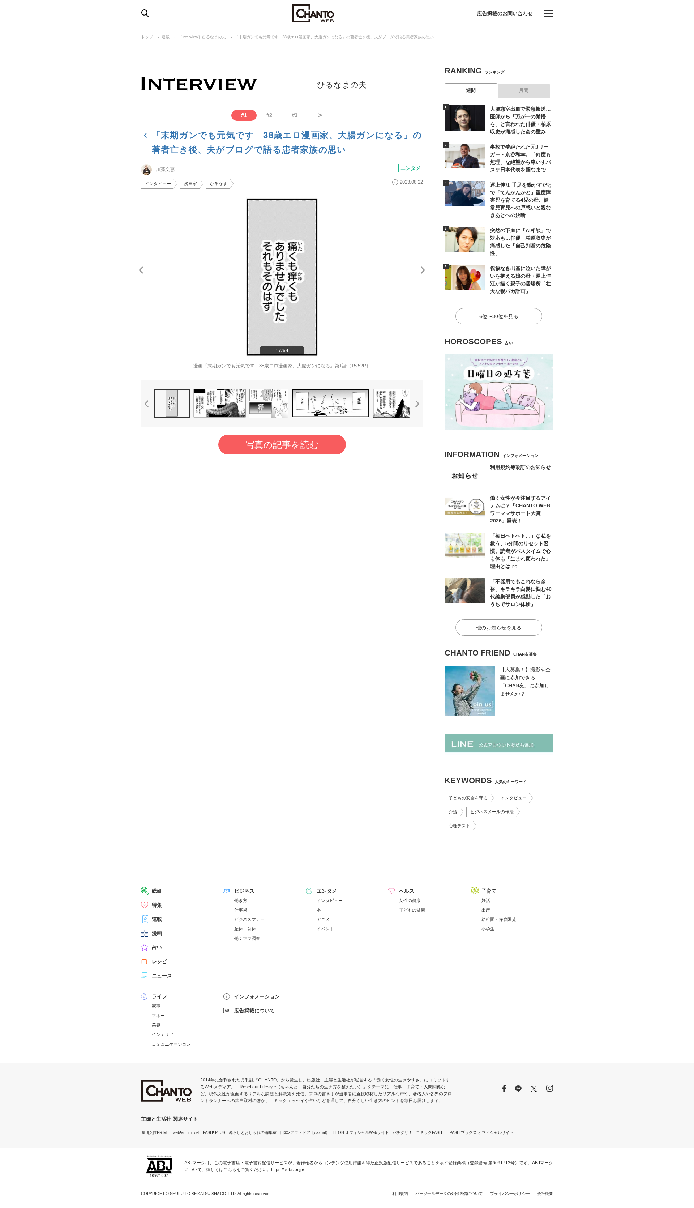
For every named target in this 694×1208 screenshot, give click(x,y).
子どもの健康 (412, 910)
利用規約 (400, 1193)
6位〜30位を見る (498, 316)
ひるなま (218, 183)
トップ (147, 37)
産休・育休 (245, 928)
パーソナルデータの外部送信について (449, 1193)
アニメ (323, 919)
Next (423, 270)
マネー (158, 1015)
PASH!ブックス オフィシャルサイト (482, 1132)
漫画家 (190, 183)
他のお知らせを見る (499, 628)
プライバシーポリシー (510, 1193)
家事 (156, 1006)
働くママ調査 (247, 938)
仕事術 (240, 910)
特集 (157, 905)
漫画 (157, 933)
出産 (485, 910)
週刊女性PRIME (155, 1132)
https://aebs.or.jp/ (287, 1169)
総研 (157, 891)
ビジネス (244, 891)
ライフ (159, 996)
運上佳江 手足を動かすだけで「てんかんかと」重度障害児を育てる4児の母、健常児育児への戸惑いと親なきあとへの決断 (521, 200)
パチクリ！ (402, 1132)
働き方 (240, 900)
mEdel (193, 1132)
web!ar (179, 1132)
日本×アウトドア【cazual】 (305, 1132)
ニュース (162, 975)
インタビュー (158, 183)
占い (157, 947)
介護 (453, 811)
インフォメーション (257, 996)
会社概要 (545, 1193)
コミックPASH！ (431, 1132)
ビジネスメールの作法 (492, 811)
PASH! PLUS (214, 1132)
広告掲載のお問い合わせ (505, 13)
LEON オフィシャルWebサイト (361, 1132)
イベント (325, 928)
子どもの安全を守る (468, 798)
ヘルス (406, 891)
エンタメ (410, 168)
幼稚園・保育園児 (498, 919)
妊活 (485, 900)
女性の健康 (410, 900)
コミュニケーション (171, 1044)
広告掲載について (254, 1010)
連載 (166, 37)
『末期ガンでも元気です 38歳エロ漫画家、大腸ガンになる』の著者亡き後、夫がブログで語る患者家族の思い (334, 37)
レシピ (159, 961)
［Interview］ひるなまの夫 (202, 37)
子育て (489, 891)
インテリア (163, 1034)
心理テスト (459, 825)
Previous (141, 270)
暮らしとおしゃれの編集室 (253, 1132)
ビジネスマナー (249, 919)
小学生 (487, 928)
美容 (156, 1025)
